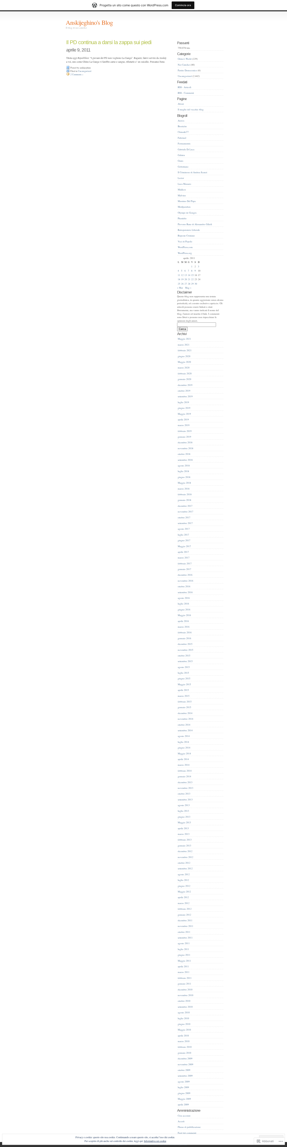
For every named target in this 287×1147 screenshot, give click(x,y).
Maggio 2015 (184, 684)
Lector (181, 178)
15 (192, 275)
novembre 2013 (185, 787)
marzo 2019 (184, 425)
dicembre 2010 (185, 989)
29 (192, 283)
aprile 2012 (183, 897)
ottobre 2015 (184, 655)
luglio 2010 (183, 1018)
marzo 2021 (184, 344)
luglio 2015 (183, 672)
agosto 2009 (184, 1081)
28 (189, 283)
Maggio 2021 (184, 338)
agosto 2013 (184, 805)
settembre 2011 (185, 937)
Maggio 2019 (184, 413)
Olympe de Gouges (187, 212)
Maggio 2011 (184, 960)
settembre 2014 (185, 730)
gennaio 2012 (184, 914)
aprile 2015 (183, 690)
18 (179, 279)
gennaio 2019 (184, 436)
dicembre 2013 (185, 782)
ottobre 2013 (184, 793)
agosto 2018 (184, 465)
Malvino (182, 195)
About (181, 103)
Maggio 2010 (184, 1029)
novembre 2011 (185, 926)
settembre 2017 (185, 523)
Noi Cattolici (184, 64)
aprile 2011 (183, 966)
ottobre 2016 (184, 586)
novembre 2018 (185, 448)
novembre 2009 (185, 1064)
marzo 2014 (184, 764)
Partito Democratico (187, 70)
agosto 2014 (184, 736)
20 (185, 279)
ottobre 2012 (184, 862)
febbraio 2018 (185, 494)
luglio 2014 (183, 741)
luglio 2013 (183, 810)
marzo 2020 (184, 367)
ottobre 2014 (184, 724)
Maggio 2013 (184, 822)
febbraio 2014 (185, 770)
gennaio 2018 (184, 500)
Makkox (182, 189)
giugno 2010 (184, 1024)
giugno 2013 (184, 816)
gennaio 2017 (184, 569)
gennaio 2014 (184, 776)
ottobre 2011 (184, 931)
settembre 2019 (185, 396)
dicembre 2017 (185, 505)
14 (189, 275)
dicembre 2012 (185, 851)
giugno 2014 (184, 747)
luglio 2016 (183, 603)
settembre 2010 (185, 1006)
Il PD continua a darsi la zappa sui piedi (108, 42)
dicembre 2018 (185, 442)
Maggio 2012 (184, 891)
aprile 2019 (183, 419)
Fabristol (182, 137)
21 (189, 279)
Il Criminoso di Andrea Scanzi (192, 172)
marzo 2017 (184, 557)
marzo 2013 (184, 834)
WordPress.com (185, 247)
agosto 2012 (184, 874)
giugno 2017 (184, 540)
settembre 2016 (185, 592)
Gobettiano (183, 166)
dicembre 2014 (185, 713)
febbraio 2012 (185, 908)
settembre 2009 (185, 1075)
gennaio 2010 (184, 1052)
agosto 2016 (184, 597)
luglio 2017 (183, 534)
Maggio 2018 (184, 482)
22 (192, 279)
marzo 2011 (184, 972)
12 (182, 275)
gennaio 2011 (184, 983)
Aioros (181, 120)
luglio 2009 (183, 1087)
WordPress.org (185, 253)
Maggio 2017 (184, 546)
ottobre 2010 (184, 1000)
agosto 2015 (184, 667)
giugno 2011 (184, 954)
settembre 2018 (185, 459)
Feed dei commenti (187, 1132)
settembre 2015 (185, 661)
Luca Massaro (184, 183)
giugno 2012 (184, 885)
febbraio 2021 (185, 350)
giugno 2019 (184, 407)
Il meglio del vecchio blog (191, 109)
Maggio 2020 (184, 361)
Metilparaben (184, 206)
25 (179, 283)
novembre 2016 (185, 580)
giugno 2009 (184, 1093)
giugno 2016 (184, 609)
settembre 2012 (185, 868)
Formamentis (184, 143)
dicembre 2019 (185, 385)
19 (182, 279)
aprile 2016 (183, 621)
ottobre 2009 (184, 1070)
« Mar (180, 287)
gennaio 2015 (184, 707)
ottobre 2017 (184, 517)
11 (179, 275)
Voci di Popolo (185, 241)
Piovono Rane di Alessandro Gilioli (195, 224)
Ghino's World (185, 58)
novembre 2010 (185, 995)
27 (185, 283)
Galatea (181, 155)
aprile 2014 (183, 759)
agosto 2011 (184, 943)
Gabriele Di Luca (186, 149)
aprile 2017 (183, 551)
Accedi (181, 1121)
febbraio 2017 (185, 563)
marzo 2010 (184, 1041)
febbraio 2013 (185, 839)
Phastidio (182, 218)
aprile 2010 (183, 1035)
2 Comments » (76, 74)
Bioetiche (182, 126)
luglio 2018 (183, 471)
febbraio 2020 (185, 373)
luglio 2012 (183, 880)
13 (185, 275)
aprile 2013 (183, 828)
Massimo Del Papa (187, 201)
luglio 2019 (183, 402)
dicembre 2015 (185, 643)
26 (182, 283)
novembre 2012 (185, 857)
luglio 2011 (183, 949)
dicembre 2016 (185, 574)
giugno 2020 (184, 356)
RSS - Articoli (184, 87)
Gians (180, 160)
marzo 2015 (184, 695)
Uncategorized (84, 71)
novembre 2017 (185, 511)
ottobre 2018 (184, 453)
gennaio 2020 (184, 379)
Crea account (184, 1115)
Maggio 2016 (184, 615)
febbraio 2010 (185, 1046)
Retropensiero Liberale (189, 229)
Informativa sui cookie (155, 1141)
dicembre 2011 (185, 920)
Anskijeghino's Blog (89, 22)
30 (196, 283)
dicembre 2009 (185, 1058)
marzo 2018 (184, 488)
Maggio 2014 (184, 753)
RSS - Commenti (186, 92)
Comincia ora (183, 5)
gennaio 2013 (184, 845)
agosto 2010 (184, 1012)
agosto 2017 (184, 528)
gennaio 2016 (184, 638)
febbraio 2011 (185, 977)
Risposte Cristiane (186, 235)
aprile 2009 (183, 1104)
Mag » (188, 287)
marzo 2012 (184, 903)
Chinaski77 (183, 131)
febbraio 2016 (185, 632)
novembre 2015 (185, 649)
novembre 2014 (185, 718)
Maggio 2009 (184, 1098)
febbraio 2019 (185, 431)
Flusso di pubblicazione (189, 1127)
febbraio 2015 (185, 701)
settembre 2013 (185, 799)
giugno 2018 (184, 477)
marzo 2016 (184, 626)
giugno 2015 (184, 678)
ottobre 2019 (184, 390)
